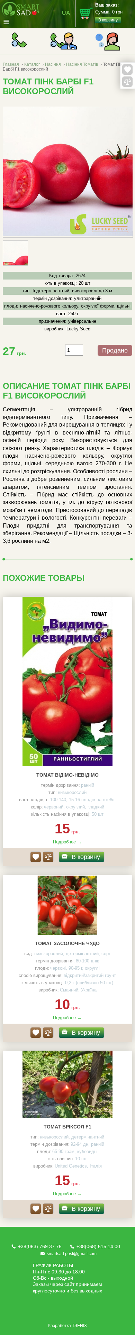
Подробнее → (67, 841)
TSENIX (79, 1325)
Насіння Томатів (82, 64)
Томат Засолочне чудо (67, 943)
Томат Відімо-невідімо (67, 775)
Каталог (32, 64)
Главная (11, 64)
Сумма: (109, 12)
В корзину (86, 856)
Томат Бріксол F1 (67, 1127)
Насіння (53, 64)
